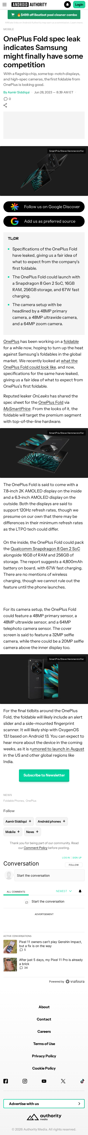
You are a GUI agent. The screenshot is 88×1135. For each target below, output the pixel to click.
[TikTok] (82, 1081)
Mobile (8, 29)
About (44, 1007)
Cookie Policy (44, 1068)
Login (79, 4)
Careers (44, 1031)
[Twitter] (63, 1081)
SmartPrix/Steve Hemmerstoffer (66, 151)
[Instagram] (25, 1081)
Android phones (51, 821)
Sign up (76, 857)
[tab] (16, 891)
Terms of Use (44, 1043)
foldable (71, 341)
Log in (66, 857)
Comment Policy (35, 848)
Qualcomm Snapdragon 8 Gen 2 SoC (45, 548)
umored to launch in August (57, 748)
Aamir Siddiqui (19, 92)
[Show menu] (4, 4)
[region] (44, 920)
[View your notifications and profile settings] (80, 891)
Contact (44, 1019)
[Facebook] (5, 1081)
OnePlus (11, 341)
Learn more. (76, 22)
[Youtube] (44, 1081)
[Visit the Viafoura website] (75, 981)
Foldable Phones (13, 800)
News (7, 795)
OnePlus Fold (50, 402)
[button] (44, 4)
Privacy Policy (44, 1056)
